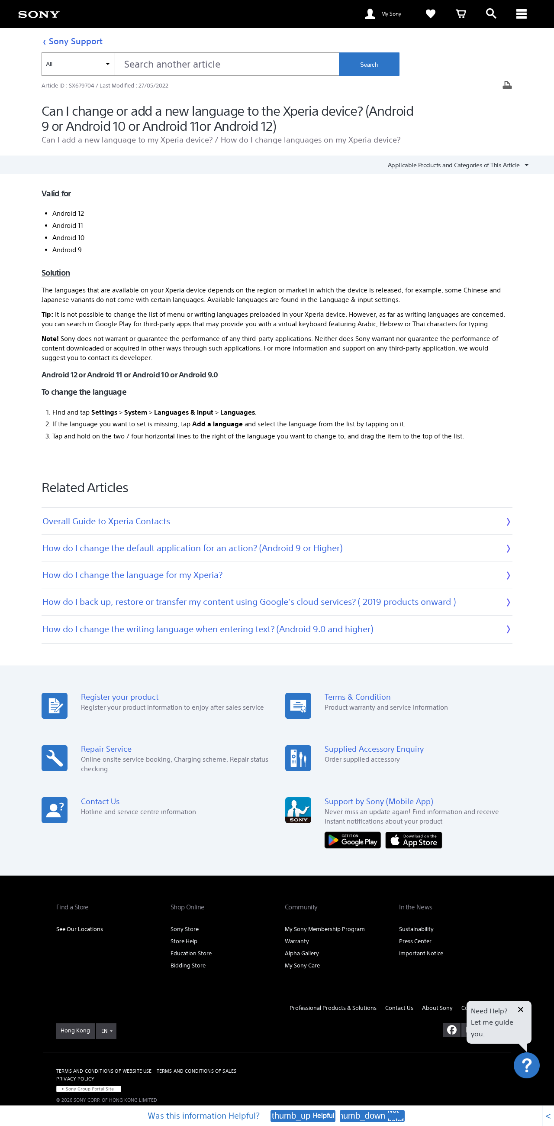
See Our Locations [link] (79, 929)
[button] (536, 1089)
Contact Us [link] (399, 1008)
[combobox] (190, 64)
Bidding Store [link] (188, 965)
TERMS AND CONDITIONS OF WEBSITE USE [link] (104, 1071)
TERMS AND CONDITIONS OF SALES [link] (197, 1071)
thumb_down (360, 1115)
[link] (39, 14)
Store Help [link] (184, 941)
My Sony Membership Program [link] (325, 929)
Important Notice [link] (421, 953)
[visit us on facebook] (452, 1030)
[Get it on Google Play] (355, 839)
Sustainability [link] (416, 929)
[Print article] (507, 86)
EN (104, 1031)
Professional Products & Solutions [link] (333, 1008)
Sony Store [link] (185, 929)
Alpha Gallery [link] (302, 953)
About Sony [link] (437, 1008)
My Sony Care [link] (302, 965)
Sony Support (76, 41)
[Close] (520, 1010)
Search (369, 65)
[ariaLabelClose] (521, 14)
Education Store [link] (191, 953)
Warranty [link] (297, 941)
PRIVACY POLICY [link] (75, 1078)
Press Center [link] (415, 941)
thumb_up (291, 1115)
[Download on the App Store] (413, 839)
